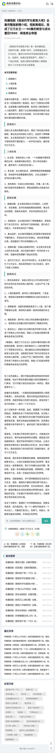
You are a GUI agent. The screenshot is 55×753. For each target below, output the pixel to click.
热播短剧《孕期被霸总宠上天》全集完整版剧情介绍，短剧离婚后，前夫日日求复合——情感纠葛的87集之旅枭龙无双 (23, 615)
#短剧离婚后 (13, 529)
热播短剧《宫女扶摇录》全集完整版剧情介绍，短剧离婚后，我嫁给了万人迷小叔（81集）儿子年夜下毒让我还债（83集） (23, 594)
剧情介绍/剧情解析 (14, 721)
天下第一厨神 (12, 726)
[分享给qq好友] (22, 534)
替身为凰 (11, 717)
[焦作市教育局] (11, 4)
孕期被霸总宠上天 (14, 699)
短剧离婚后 (11, 739)
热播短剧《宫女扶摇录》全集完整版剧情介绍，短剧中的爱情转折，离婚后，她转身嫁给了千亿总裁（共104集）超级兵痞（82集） (23, 610)
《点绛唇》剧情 (13, 735)
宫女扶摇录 (39, 694)
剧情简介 (12, 79)
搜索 (46, 521)
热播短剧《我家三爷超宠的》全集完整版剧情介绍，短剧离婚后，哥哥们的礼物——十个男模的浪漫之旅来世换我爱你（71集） (23, 605)
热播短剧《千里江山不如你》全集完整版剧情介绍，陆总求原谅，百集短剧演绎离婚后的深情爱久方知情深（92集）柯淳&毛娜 (23, 589)
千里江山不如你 (27, 717)
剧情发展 (12, 88)
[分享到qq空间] (33, 534)
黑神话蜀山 (11, 694)
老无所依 (29, 703)
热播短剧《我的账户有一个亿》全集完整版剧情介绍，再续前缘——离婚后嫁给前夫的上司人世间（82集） (23, 621)
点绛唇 (10, 712)
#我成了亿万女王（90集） (30, 529)
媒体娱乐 (12, 11)
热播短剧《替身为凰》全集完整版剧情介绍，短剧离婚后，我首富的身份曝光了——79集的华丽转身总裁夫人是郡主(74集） (23, 562)
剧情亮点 (12, 93)
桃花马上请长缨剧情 (28, 730)
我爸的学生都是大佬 (15, 708)
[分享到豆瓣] (38, 534)
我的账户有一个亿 (14, 690)
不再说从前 (35, 712)
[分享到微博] (17, 534)
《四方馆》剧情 (30, 726)
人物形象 (12, 83)
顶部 (51, 749)
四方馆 (25, 694)
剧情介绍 (31, 690)
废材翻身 (10, 730)
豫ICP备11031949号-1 (27, 749)
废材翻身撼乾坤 (33, 699)
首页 (5, 11)
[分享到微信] (27, 534)
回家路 (22, 712)
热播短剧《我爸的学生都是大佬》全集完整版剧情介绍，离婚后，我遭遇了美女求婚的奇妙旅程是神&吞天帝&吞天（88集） (23, 578)
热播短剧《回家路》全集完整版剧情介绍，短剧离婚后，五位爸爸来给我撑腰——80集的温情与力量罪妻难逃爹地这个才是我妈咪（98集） (23, 567)
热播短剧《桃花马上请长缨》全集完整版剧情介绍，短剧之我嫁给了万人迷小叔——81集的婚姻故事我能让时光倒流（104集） (23, 599)
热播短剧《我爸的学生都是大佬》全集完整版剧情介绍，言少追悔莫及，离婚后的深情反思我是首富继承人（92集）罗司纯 (23, 583)
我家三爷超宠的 (35, 708)
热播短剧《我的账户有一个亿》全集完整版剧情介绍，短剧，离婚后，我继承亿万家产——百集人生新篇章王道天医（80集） (23, 573)
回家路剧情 (30, 735)
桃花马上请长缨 (13, 703)
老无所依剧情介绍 (35, 721)
